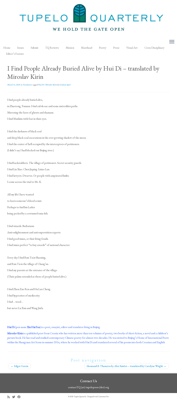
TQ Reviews (52, 47)
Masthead (86, 47)
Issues (20, 47)
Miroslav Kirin (51, 84)
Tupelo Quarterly (80, 396)
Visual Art (132, 47)
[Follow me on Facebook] (20, 397)
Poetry (102, 47)
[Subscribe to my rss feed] (9, 397)
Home (6, 47)
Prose (116, 47)
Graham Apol (64, 84)
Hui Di (41, 84)
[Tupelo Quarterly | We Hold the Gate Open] (88, 19)
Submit (34, 47)
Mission (70, 47)
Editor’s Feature (15, 54)
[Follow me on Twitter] (14, 397)
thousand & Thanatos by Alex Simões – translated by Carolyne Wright (126, 366)
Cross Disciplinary (154, 47)
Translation (27, 84)
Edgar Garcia (19, 366)
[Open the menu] (171, 42)
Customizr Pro (103, 396)
